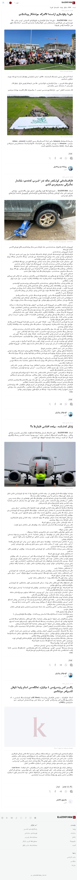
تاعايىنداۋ (56, 8)
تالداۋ (74, 842)
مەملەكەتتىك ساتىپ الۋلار (29, 850)
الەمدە (74, 850)
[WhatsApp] (65, 158)
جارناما (74, 870)
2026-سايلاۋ (67, 8)
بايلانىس (73, 866)
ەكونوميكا (73, 846)
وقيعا (61, 8)
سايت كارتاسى (71, 862)
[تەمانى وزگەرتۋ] (9, 2)
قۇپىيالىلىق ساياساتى (31, 838)
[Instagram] (71, 158)
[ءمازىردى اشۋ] (3, 2)
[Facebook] (55, 158)
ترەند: (74, 7)
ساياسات (73, 838)
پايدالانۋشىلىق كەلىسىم (30, 834)
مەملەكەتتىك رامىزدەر (31, 842)
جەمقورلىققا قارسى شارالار (30, 846)
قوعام (70, 154)
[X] (49, 158)
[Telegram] (60, 158)
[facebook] (26, 822)
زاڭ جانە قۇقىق (67, 791)
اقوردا (51, 8)
